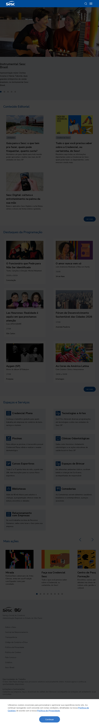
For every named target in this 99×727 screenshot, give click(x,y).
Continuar (49, 719)
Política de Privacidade (48, 710)
